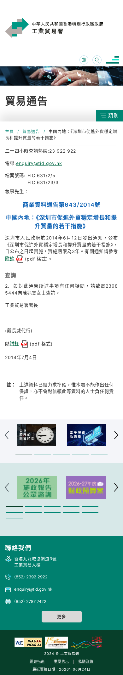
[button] (23, 454)
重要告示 (61, 661)
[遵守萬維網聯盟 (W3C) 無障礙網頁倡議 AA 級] (28, 642)
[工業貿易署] (62, 27)
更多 (61, 616)
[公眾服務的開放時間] (36, 435)
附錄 (10, 258)
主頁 (9, 131)
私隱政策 (85, 661)
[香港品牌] (86, 642)
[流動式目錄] (112, 60)
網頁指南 (37, 661)
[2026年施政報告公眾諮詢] (37, 487)
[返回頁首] (108, 662)
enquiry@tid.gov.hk (39, 163)
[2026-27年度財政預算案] (86, 487)
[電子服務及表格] (86, 435)
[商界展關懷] (56, 642)
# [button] (116, 435)
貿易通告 (31, 131)
